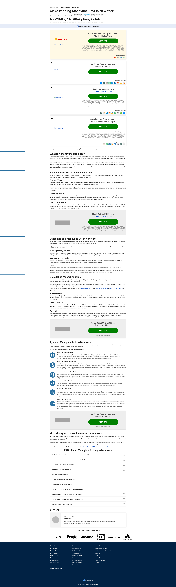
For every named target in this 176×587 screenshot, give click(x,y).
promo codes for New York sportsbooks (89, 246)
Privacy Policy (98, 557)
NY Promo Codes (54, 553)
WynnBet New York (76, 553)
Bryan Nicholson (78, 14)
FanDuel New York (76, 551)
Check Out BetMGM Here (103, 89)
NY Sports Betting (54, 548)
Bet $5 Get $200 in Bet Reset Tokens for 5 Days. (102, 65)
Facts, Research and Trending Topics (104, 551)
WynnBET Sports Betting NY (116, 288)
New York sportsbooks (112, 391)
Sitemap (97, 562)
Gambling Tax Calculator (101, 548)
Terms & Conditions (100, 560)
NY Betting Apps (54, 551)
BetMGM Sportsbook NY (118, 166)
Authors (97, 555)
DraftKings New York (77, 560)
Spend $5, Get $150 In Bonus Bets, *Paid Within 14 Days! (102, 120)
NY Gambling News (54, 560)
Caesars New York (76, 557)
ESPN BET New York (77, 562)
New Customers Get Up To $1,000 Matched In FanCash (102, 34)
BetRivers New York (77, 555)
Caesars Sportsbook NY (105, 166)
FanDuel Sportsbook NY (102, 446)
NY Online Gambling (54, 557)
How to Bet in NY (54, 555)
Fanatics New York (76, 564)
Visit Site (103, 41)
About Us (97, 553)
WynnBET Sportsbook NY (89, 446)
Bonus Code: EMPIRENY (103, 92)
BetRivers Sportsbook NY (102, 288)
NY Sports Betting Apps (85, 288)
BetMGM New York (76, 548)
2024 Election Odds (54, 562)
